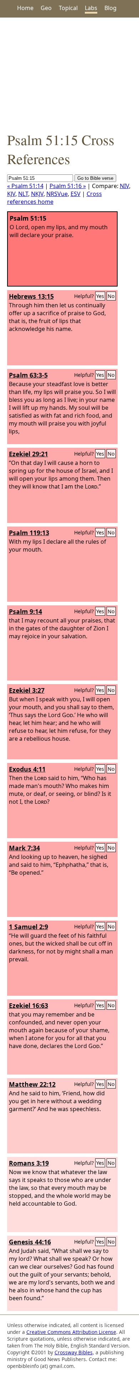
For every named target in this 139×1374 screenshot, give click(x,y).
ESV (76, 194)
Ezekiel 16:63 (28, 1005)
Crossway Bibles (74, 1352)
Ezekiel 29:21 (28, 454)
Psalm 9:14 (25, 611)
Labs (91, 8)
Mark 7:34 (24, 848)
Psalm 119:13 (29, 532)
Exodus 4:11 (27, 769)
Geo (46, 8)
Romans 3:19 (29, 1163)
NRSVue (57, 194)
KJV (11, 194)
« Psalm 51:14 (25, 186)
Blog (110, 8)
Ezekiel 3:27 (27, 690)
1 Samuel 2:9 (28, 926)
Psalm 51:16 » (68, 186)
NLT (23, 194)
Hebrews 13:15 (31, 296)
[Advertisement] (69, 74)
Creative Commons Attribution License (71, 1332)
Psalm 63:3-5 (28, 375)
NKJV (37, 194)
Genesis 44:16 (30, 1242)
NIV (124, 186)
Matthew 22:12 (32, 1084)
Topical (68, 8)
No (111, 296)
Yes (100, 296)
